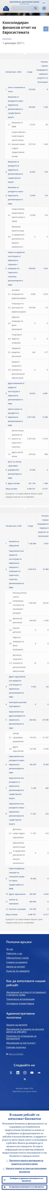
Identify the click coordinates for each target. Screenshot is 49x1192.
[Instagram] (25, 1073)
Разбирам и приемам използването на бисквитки (26, 1180)
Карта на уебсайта (16, 1054)
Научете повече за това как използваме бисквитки (26, 1170)
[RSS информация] (25, 1079)
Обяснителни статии (17, 958)
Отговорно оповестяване (20, 1004)
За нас (9, 949)
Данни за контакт (15, 967)
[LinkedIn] (18, 1073)
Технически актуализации (20, 999)
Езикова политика (16, 1047)
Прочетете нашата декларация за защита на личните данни (26, 1162)
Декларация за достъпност (21, 1043)
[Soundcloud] (39, 1073)
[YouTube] (32, 1073)
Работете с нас (14, 954)
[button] (44, 3)
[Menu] (44, 8)
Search (35, 8)
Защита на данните (16, 1025)
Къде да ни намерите (18, 971)
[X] (11, 1073)
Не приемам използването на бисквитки (26, 1187)
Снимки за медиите (16, 962)
